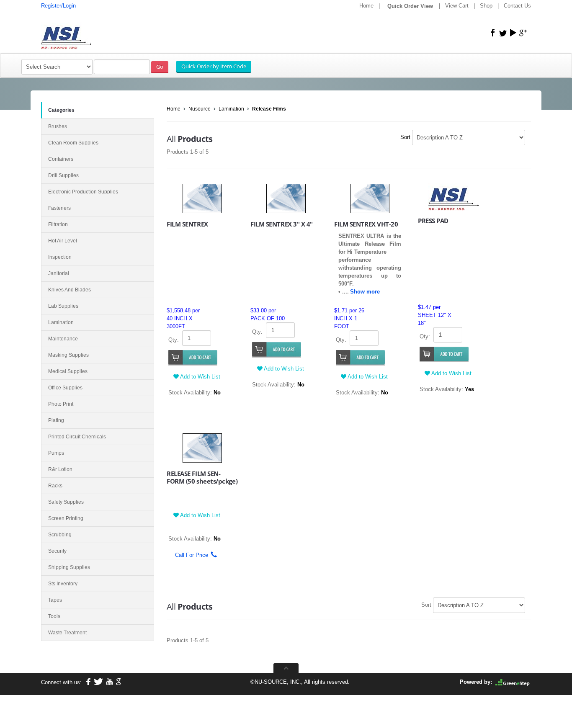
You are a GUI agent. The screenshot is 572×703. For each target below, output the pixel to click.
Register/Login (58, 6)
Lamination (231, 109)
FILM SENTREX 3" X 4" (281, 224)
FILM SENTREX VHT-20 (366, 224)
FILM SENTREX (187, 224)
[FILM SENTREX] (202, 198)
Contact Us (517, 6)
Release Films (269, 109)
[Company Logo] (104, 32)
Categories (61, 110)
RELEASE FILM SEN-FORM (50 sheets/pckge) (202, 477)
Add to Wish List (199, 376)
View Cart (457, 6)
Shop (486, 6)
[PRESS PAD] (453, 196)
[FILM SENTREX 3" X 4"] (286, 198)
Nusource (199, 109)
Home (366, 6)
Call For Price (189, 555)
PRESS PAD (433, 220)
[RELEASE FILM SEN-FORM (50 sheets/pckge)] (202, 447)
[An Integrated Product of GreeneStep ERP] (512, 682)
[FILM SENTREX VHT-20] (370, 198)
